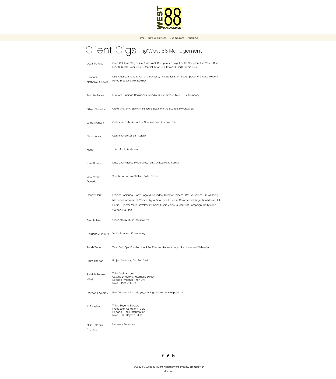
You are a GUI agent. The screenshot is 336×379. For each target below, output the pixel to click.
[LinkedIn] (173, 355)
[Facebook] (162, 355)
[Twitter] (168, 355)
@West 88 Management (172, 50)
